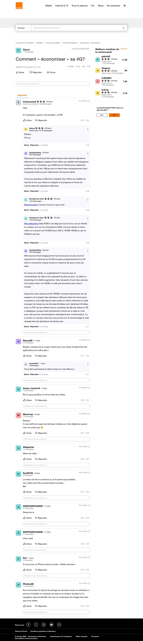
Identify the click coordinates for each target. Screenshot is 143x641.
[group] (71, 66)
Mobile (48, 5)
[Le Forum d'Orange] (19, 5)
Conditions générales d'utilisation (43, 631)
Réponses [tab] (22, 95)
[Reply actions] (88, 129)
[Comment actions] (89, 101)
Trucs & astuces (80, 5)
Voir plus (123, 49)
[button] (26, 145)
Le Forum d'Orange (24, 43)
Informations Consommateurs (26, 638)
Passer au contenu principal (11, 2)
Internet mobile (53, 43)
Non (101, 115)
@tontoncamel (30, 204)
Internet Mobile (70, 43)
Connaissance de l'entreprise (61, 636)
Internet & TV (61, 5)
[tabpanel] (53, 357)
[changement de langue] (124, 6)
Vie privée (95, 636)
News (100, 5)
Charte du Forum (21, 631)
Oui (114, 115)
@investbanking (31, 223)
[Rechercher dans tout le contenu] (124, 28)
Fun (93, 5)
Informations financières (37, 636)
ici (29, 137)
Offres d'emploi (81, 636)
